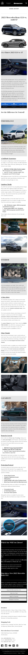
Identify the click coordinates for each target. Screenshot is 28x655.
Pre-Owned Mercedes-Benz (12, 618)
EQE (25, 611)
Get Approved (4, 626)
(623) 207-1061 (7, 641)
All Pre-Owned (4, 616)
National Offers (11, 626)
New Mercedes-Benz (5, 610)
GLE (11, 611)
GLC (9, 611)
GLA (6, 611)
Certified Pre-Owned (12, 616)
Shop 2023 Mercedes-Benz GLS (14, 590)
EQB (4, 613)
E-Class (16, 610)
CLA (4, 611)
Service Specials (18, 626)
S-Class (20, 610)
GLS (14, 611)
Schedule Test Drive (13, 624)
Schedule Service (5, 624)
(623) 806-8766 (8, 640)
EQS (2, 613)
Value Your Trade (14, 593)
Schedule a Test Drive (14, 599)
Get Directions (4, 634)
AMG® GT (17, 611)
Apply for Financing (14, 596)
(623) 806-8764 (7, 638)
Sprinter (7, 613)
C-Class (12, 610)
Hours (13, 638)
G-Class (24, 610)
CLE (2, 611)
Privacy (19, 653)
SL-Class (22, 611)
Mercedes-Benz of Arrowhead (9, 630)
